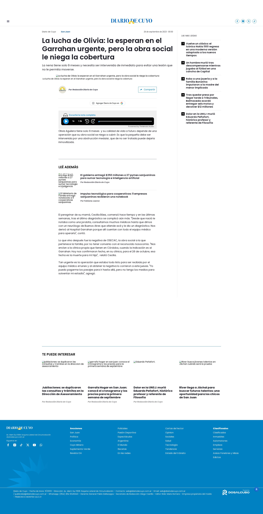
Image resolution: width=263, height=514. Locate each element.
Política (74, 436)
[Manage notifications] (256, 489)
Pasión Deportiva (127, 432)
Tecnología (171, 444)
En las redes (124, 453)
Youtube (34, 445)
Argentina (123, 440)
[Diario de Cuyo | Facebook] (237, 21)
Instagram (14, 445)
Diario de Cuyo (49, 31)
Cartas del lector (174, 428)
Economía (75, 440)
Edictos (217, 457)
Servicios (217, 449)
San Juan (65, 31)
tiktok (21, 445)
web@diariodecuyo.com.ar (138, 491)
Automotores (220, 440)
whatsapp (41, 445)
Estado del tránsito (175, 453)
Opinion (169, 432)
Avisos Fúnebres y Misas (226, 453)
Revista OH (76, 453)
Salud (168, 440)
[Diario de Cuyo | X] (249, 21)
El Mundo (122, 444)
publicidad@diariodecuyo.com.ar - (32, 494)
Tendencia (171, 449)
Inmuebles (218, 436)
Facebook (8, 445)
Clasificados (219, 432)
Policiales (123, 428)
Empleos (217, 444)
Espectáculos (125, 436)
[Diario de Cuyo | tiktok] (255, 21)
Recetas (122, 449)
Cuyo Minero (76, 444)
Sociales (169, 436)
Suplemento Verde (80, 449)
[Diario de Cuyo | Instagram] (243, 21)
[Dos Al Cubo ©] (236, 494)
